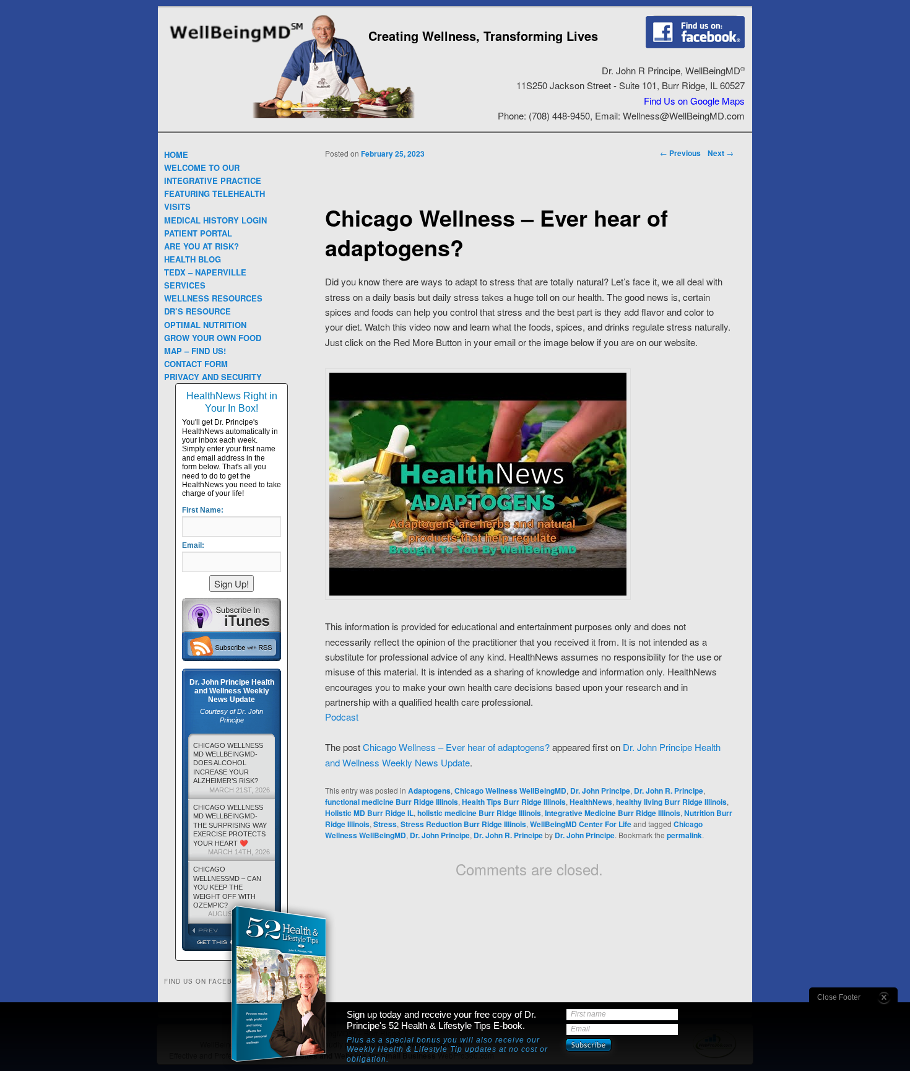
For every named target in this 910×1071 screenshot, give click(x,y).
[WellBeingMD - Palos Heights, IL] (236, 43)
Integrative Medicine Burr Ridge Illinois (612, 812)
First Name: (202, 510)
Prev (210, 930)
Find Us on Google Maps (694, 100)
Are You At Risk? (201, 246)
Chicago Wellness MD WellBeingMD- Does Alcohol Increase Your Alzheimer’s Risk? (231, 768)
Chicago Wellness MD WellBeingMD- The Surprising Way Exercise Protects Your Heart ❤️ (231, 830)
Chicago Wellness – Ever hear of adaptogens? (456, 746)
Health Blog (192, 259)
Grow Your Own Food (212, 338)
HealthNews (591, 801)
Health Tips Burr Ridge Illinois (514, 801)
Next (721, 152)
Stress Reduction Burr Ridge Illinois (463, 824)
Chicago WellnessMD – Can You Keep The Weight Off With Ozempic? (231, 891)
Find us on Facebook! (695, 31)
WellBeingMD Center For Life (580, 824)
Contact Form (196, 364)
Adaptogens (429, 790)
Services (185, 285)
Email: (193, 545)
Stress (385, 824)
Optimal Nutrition (205, 325)
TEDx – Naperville (205, 272)
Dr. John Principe (600, 790)
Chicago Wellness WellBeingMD (510, 790)
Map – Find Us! (195, 351)
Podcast (341, 716)
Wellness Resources (213, 298)
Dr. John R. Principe (668, 790)
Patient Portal (198, 233)
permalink (684, 835)
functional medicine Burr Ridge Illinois (391, 801)
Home (176, 154)
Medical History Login (215, 220)
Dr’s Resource (197, 311)
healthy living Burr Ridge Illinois (671, 801)
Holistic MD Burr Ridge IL (369, 812)
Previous (680, 152)
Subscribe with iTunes (231, 614)
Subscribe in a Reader (231, 645)
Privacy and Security (213, 377)
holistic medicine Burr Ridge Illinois (479, 812)
